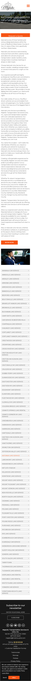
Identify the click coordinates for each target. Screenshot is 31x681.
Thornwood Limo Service (15, 566)
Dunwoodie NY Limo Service (15, 377)
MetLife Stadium (15, 468)
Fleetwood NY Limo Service (15, 398)
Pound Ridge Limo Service (15, 521)
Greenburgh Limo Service (15, 421)
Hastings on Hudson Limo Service (15, 438)
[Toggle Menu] (28, 6)
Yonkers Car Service (15, 587)
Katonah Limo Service (15, 455)
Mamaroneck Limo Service (15, 464)
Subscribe (15, 617)
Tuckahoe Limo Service (15, 571)
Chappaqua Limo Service (15, 324)
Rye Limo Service (15, 534)
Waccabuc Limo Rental (15, 579)
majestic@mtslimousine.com (15, 638)
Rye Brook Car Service (15, 529)
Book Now (9, 242)
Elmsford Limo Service (15, 394)
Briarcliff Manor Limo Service (15, 303)
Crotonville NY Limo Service (15, 365)
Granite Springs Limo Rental (15, 410)
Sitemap (15, 655)
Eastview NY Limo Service (15, 386)
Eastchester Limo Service (15, 381)
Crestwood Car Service (15, 340)
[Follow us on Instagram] (19, 625)
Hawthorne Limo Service (15, 443)
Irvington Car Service (15, 447)
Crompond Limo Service (15, 344)
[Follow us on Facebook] (7, 625)
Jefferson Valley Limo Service (15, 451)
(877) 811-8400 (15, 636)
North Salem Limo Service (15, 497)
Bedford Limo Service (15, 295)
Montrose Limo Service (15, 476)
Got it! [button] (5, 677)
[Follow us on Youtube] (15, 625)
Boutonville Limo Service (15, 299)
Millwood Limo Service (15, 472)
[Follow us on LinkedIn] (11, 625)
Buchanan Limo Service (15, 312)
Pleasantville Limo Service (15, 513)
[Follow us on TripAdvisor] (23, 625)
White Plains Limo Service (15, 583)
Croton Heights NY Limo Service (15, 354)
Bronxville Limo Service (15, 307)
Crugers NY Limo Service (15, 369)
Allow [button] (14, 677)
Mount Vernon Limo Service (15, 488)
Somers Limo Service (15, 554)
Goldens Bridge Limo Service (15, 406)
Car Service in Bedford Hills (15, 320)
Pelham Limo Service (15, 509)
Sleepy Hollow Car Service (15, 550)
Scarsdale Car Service (15, 542)
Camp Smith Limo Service (15, 316)
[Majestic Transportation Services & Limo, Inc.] (8, 5)
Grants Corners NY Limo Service (15, 415)
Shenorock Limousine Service (15, 546)
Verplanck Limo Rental (15, 575)
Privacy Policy (15, 661)
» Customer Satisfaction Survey (15, 648)
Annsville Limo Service (15, 275)
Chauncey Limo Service (15, 328)
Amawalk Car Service (15, 270)
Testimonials (15, 652)
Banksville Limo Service (15, 291)
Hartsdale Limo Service (15, 433)
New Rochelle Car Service (15, 492)
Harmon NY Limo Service (15, 425)
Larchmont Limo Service (15, 460)
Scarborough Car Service (15, 538)
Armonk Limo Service (15, 283)
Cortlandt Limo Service (15, 332)
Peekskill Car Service (15, 505)
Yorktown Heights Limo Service (15, 592)
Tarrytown (15, 562)
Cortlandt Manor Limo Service (15, 336)
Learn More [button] (5, 673)
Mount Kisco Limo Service (15, 480)
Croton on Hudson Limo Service (15, 360)
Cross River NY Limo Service (15, 349)
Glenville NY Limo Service (15, 402)
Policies (15, 658)
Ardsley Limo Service (15, 279)
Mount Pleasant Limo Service (15, 484)
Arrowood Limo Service (15, 287)
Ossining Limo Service (15, 501)
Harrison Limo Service (15, 429)
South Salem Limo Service (15, 558)
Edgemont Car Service (15, 390)
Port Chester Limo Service (15, 517)
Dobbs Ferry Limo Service (15, 373)
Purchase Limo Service (15, 525)
